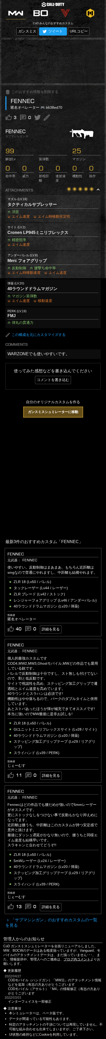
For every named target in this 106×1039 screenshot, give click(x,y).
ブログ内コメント (77, 959)
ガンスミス (27, 31)
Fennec (15, 645)
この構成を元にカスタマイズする (39, 335)
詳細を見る (51, 629)
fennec (15, 554)
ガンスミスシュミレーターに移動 (53, 412)
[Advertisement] (53, 61)
